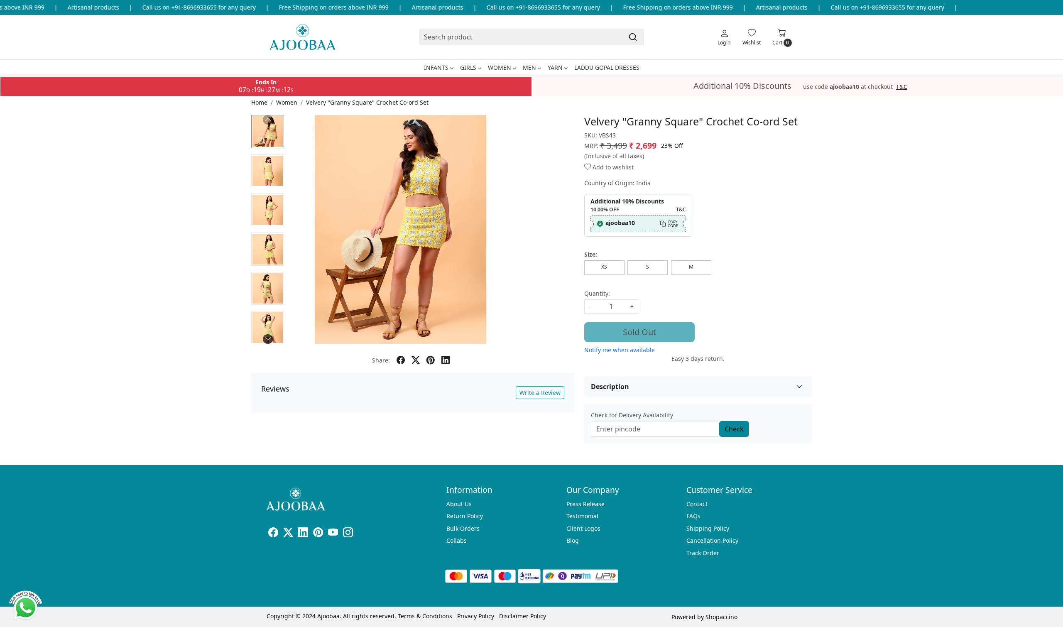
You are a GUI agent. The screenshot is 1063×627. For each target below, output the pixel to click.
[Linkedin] (303, 533)
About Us (459, 504)
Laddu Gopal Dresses (606, 67)
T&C (901, 87)
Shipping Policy (707, 528)
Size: (590, 254)
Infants (436, 67)
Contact (697, 504)
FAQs (693, 516)
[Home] (302, 37)
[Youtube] (333, 533)
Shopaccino (721, 617)
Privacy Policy (475, 616)
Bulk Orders (463, 528)
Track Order (702, 553)
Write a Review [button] (540, 393)
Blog (572, 540)
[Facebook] (273, 533)
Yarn (555, 67)
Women (499, 67)
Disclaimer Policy (522, 616)
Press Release (585, 504)
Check (734, 429)
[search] (633, 37)
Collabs (456, 540)
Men (529, 67)
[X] (288, 533)
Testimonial (582, 516)
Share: (381, 360)
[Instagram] (348, 533)
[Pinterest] (318, 533)
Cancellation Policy (712, 540)
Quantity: (597, 293)
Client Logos (583, 528)
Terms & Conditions (425, 616)
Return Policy (464, 516)
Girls (468, 67)
